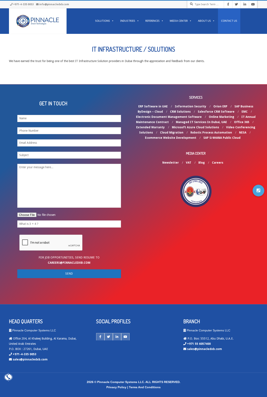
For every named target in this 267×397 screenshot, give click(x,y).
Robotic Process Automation (211, 132)
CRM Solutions (180, 111)
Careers (217, 162)
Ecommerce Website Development (170, 137)
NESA (242, 132)
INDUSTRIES (127, 20)
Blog (201, 162)
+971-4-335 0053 (23, 4)
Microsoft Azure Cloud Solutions (195, 127)
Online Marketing (221, 116)
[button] (258, 190)
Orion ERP (220, 106)
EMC (245, 111)
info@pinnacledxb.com (54, 4)
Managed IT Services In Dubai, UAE (201, 122)
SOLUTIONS (102, 20)
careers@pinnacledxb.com (69, 262)
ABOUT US (204, 20)
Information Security (190, 106)
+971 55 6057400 (199, 343)
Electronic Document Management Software (169, 116)
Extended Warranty (150, 127)
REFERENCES (152, 20)
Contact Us (229, 20)
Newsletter (170, 162)
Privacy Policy (116, 387)
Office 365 (241, 122)
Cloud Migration (171, 132)
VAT (188, 162)
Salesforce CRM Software (216, 111)
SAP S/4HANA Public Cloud (222, 137)
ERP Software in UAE (153, 106)
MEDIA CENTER (179, 20)
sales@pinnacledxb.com (30, 359)
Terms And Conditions (145, 387)
